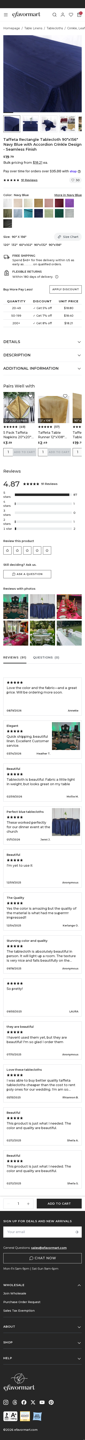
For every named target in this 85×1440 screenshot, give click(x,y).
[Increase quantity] (28, 1204)
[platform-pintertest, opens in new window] (51, 1402)
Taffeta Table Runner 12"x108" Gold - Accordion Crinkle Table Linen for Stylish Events (52, 435)
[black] (7, 223)
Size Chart (70, 237)
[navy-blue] (38, 213)
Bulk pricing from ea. (25, 163)
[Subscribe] (76, 1232)
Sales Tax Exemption (19, 1310)
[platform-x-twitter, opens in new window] (33, 1402)
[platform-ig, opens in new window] (5, 1402)
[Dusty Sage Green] (7, 213)
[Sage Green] (49, 213)
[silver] (69, 213)
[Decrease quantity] (8, 1204)
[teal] (28, 213)
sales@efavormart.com (49, 1248)
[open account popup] (62, 14)
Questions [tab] (46, 657)
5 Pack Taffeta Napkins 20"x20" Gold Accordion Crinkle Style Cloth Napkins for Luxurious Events (18, 435)
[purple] (69, 203)
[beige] (18, 203)
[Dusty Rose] (49, 203)
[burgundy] (59, 203)
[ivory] (28, 203)
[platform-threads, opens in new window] (14, 1402)
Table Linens (33, 28)
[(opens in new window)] (10, 1416)
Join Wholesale (14, 1293)
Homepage (11, 28)
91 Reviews (29, 180)
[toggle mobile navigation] (5, 14)
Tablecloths (55, 28)
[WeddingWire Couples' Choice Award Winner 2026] (25, 1416)
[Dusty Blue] (18, 213)
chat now (45, 1258)
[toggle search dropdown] (54, 14)
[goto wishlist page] (70, 14)
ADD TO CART (24, 452)
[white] (7, 203)
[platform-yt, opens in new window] (42, 1402)
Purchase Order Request (21, 1302)
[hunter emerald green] (59, 213)
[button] (11, 123)
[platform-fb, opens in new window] (23, 1402)
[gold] (38, 203)
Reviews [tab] (14, 657)
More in (68, 195)
